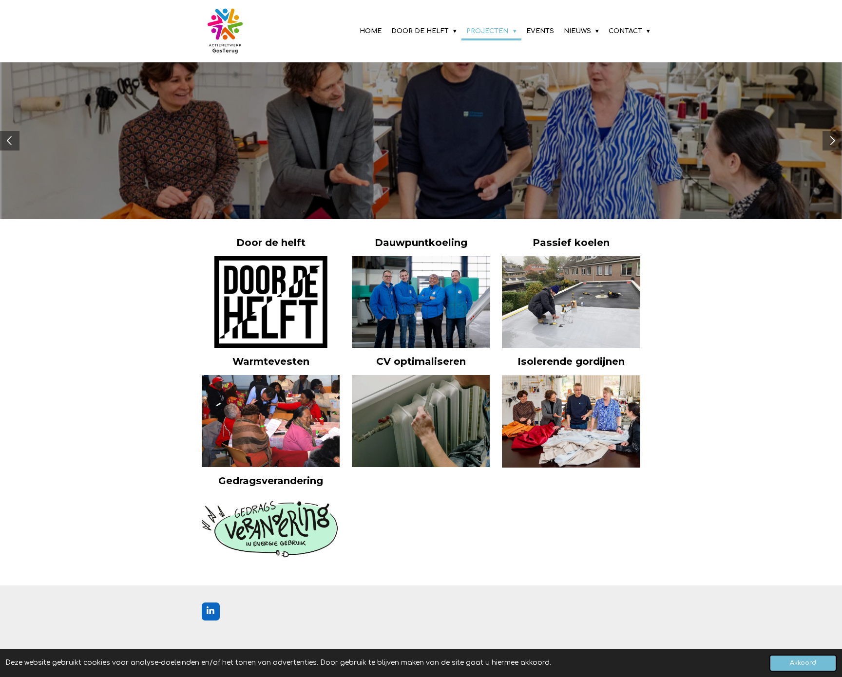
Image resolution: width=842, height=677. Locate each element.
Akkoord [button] (803, 662)
